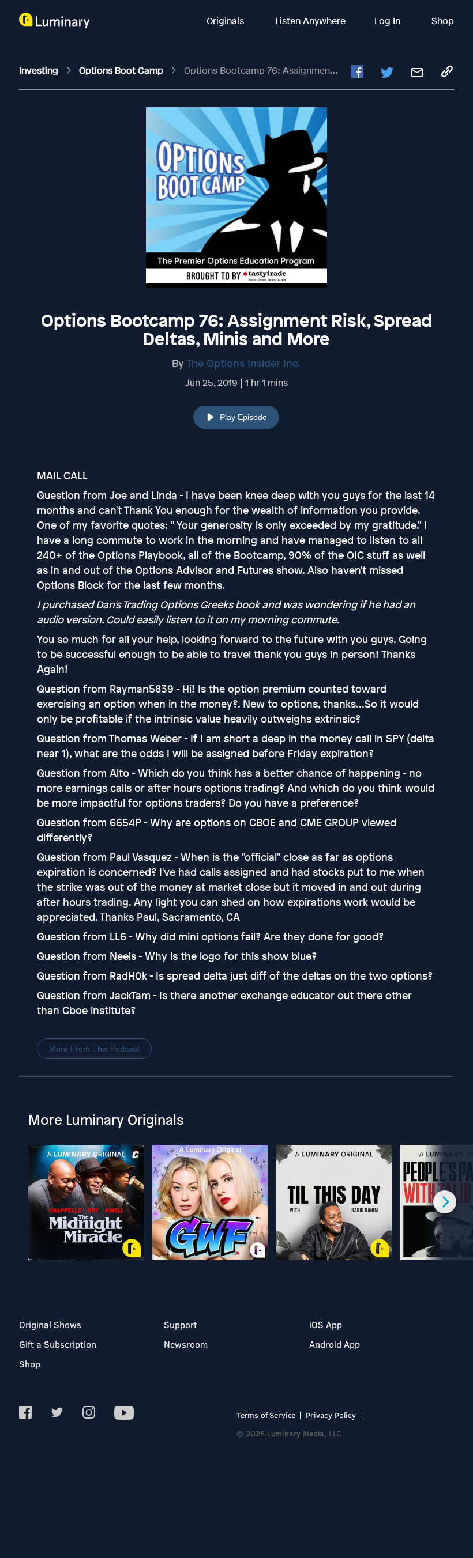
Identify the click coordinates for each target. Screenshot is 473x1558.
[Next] (444, 1201)
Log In (388, 20)
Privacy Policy (331, 1414)
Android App (334, 1344)
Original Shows (50, 1324)
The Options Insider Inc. (243, 363)
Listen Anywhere (310, 20)
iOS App (325, 1324)
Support (180, 1324)
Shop (442, 20)
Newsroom (186, 1344)
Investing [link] (40, 70)
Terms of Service (265, 1414)
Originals (226, 20)
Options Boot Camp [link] (122, 70)
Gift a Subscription (57, 1344)
